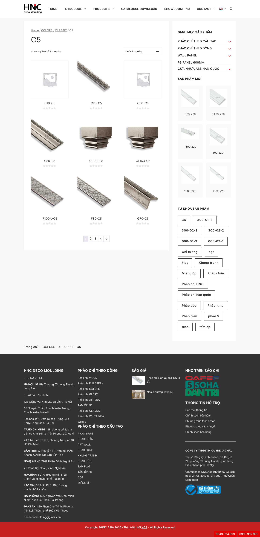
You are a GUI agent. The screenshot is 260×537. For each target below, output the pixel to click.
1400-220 (190, 146)
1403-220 (218, 114)
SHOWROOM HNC (177, 9)
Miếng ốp (189, 273)
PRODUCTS (101, 9)
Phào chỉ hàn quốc (196, 294)
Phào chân (215, 273)
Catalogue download (139, 9)
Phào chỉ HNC (193, 284)
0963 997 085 (248, 534)
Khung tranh (208, 262)
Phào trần (189, 316)
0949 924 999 (225, 534)
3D (184, 220)
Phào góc (189, 305)
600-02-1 (216, 241)
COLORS (47, 30)
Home (53, 9)
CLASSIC (61, 30)
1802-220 (218, 191)
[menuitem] (222, 9)
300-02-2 (216, 230)
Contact (204, 9)
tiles (185, 327)
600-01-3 (189, 241)
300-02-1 (189, 230)
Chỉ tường (190, 252)
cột (211, 252)
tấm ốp (205, 327)
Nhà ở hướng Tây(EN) (160, 392)
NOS (144, 527)
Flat (185, 262)
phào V (213, 316)
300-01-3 (205, 220)
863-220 (190, 114)
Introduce (73, 9)
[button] (231, 9)
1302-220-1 (218, 152)
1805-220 (190, 191)
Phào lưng (216, 305)
